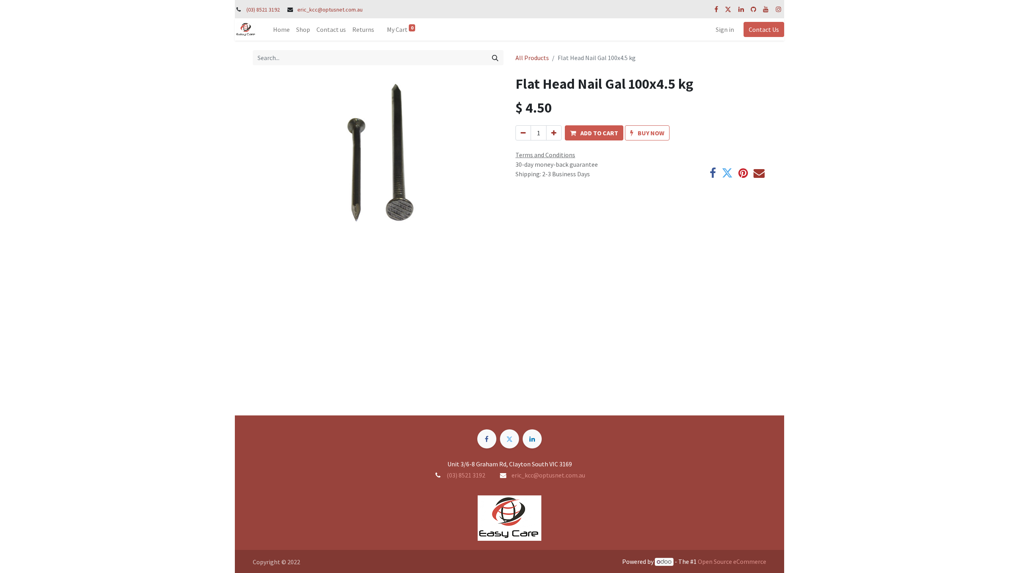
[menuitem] (281, 29)
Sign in (725, 29)
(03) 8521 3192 (263, 9)
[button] (594, 132)
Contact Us (764, 29)
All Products (532, 58)
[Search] (495, 57)
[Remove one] (523, 132)
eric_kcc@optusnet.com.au (330, 9)
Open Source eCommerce (732, 561)
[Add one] (554, 132)
